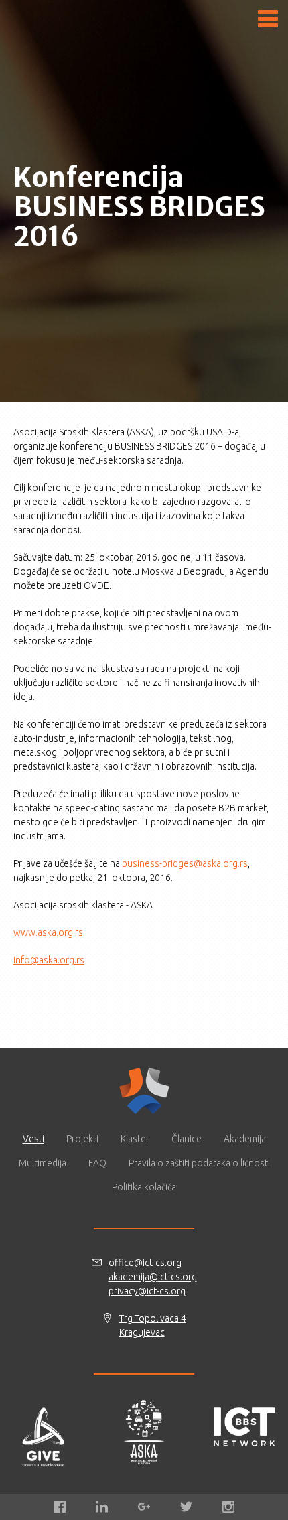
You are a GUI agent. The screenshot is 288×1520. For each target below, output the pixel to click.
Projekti (82, 1138)
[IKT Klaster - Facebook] (60, 1507)
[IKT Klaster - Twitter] (186, 1507)
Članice (186, 1138)
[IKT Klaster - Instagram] (228, 1507)
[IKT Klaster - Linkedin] (102, 1507)
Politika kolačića (144, 1187)
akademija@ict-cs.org (153, 1276)
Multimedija (42, 1163)
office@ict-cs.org (145, 1262)
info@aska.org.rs (48, 960)
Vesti (33, 1138)
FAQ (97, 1163)
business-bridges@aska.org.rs (185, 863)
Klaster (135, 1138)
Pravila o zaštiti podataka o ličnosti (199, 1163)
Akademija (245, 1138)
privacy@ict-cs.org (147, 1291)
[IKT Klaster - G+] (144, 1507)
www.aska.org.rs (48, 932)
